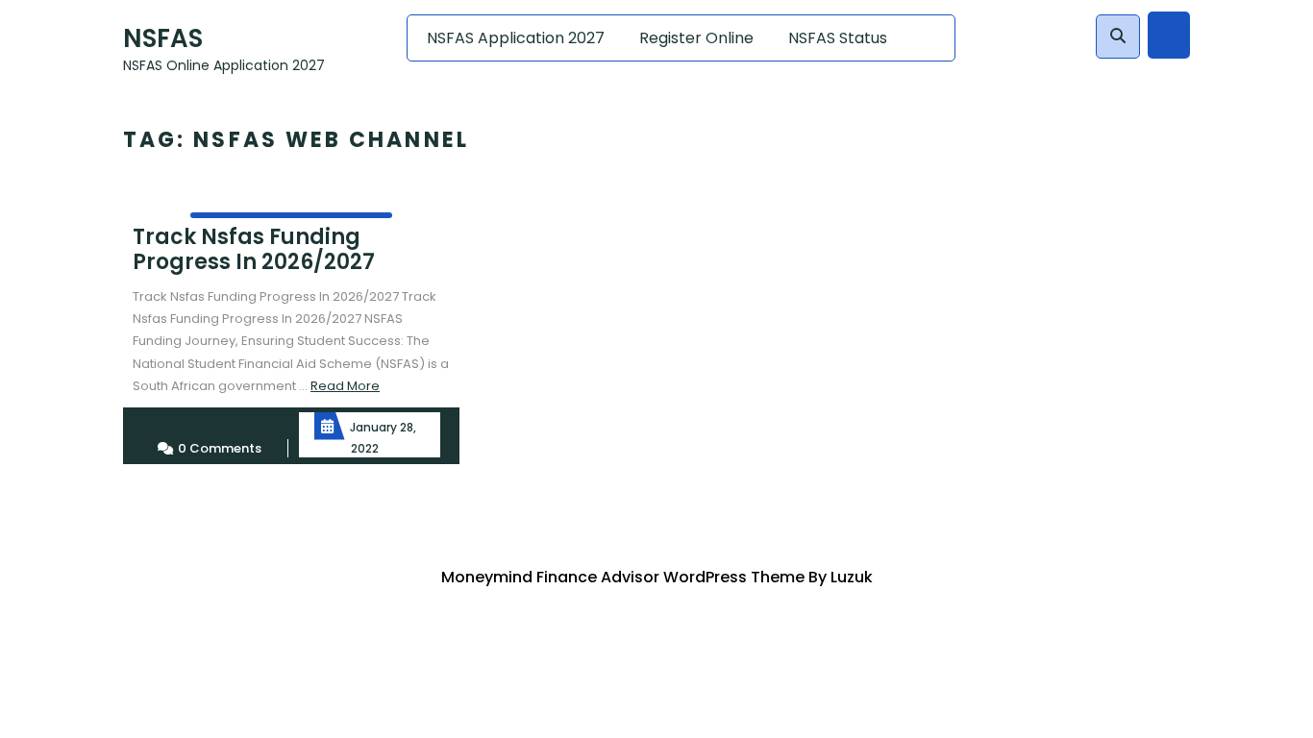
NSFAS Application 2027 (516, 38)
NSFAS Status (837, 38)
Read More (345, 386)
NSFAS (163, 38)
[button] (1118, 36)
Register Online (696, 38)
